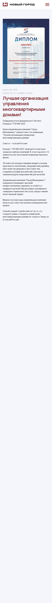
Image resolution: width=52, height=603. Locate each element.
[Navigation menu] (47, 4)
